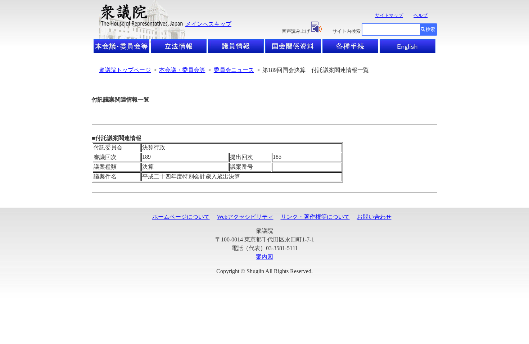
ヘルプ (420, 15)
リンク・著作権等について (315, 217)
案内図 (264, 257)
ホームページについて (181, 217)
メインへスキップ (208, 24)
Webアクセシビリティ (245, 217)
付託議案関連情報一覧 (120, 99)
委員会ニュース (234, 70)
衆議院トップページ (125, 70)
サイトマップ (389, 15)
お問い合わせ (374, 217)
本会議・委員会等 (182, 70)
